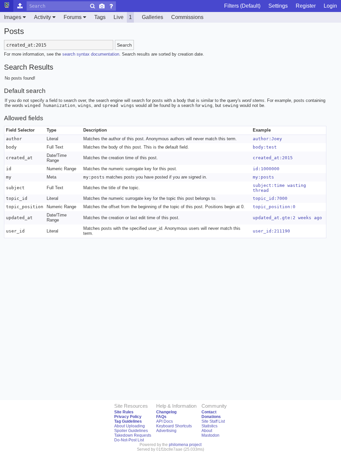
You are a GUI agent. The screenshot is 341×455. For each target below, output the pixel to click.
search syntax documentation (90, 54)
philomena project (185, 444)
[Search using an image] (102, 6)
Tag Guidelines (128, 421)
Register (306, 6)
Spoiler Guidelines (131, 430)
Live (123, 17)
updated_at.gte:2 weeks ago (287, 217)
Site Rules (124, 412)
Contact (208, 412)
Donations (211, 416)
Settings (278, 6)
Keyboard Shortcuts (174, 426)
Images (12, 17)
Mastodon (210, 435)
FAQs (161, 416)
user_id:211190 (271, 230)
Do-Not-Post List (129, 440)
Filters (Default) (242, 6)
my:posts (263, 177)
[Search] (92, 6)
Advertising (166, 430)
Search (124, 45)
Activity (42, 17)
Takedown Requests (132, 435)
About (206, 430)
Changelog (166, 412)
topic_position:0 (274, 206)
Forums (73, 17)
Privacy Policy (128, 416)
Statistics (209, 426)
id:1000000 (266, 168)
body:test (265, 147)
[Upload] (20, 6)
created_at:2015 (273, 157)
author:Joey (267, 138)
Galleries (152, 17)
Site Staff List (213, 421)
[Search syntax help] (111, 6)
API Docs (164, 421)
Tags (100, 17)
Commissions (187, 17)
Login (330, 6)
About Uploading (129, 426)
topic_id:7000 (270, 198)
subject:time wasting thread (279, 188)
